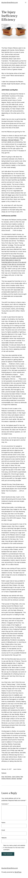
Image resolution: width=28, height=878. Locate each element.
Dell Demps (8, 776)
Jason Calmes (16, 776)
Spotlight (19, 778)
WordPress (18, 872)
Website (3, 838)
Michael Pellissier (13, 140)
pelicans (13, 778)
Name (3, 822)
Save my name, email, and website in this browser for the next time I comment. (14, 847)
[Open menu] (26, 2)
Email (3, 830)
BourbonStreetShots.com (9, 2)
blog (2, 776)
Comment (5, 804)
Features (3, 773)
